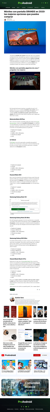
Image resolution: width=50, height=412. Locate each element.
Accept (18, 209)
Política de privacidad (26, 211)
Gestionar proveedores (15, 206)
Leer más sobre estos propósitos (23, 206)
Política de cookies (20, 211)
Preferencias (32, 209)
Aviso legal (31, 211)
